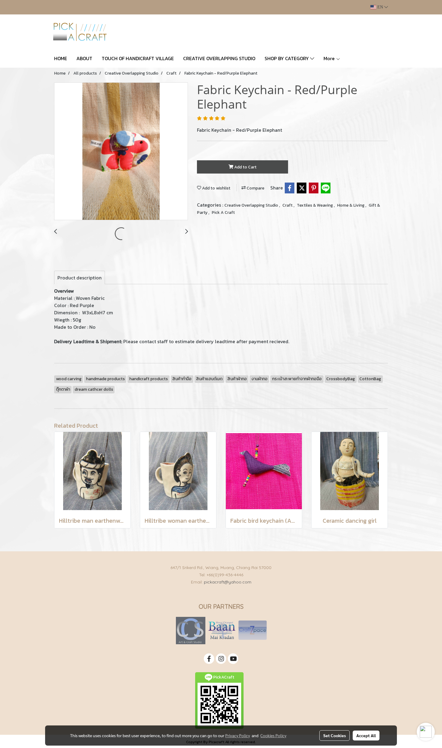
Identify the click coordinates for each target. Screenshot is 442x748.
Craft (287, 205)
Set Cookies (334, 735)
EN (380, 7)
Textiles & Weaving (315, 205)
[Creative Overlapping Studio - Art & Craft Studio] (190, 630)
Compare (255, 188)
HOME (60, 58)
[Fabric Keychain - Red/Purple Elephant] (121, 151)
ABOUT (84, 58)
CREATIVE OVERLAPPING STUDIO (219, 58)
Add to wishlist (215, 188)
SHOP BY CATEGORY (287, 58)
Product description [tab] (79, 277)
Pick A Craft (223, 212)
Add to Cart (244, 167)
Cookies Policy (273, 735)
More (330, 58)
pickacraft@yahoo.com (227, 582)
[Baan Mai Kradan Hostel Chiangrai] (221, 630)
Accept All (366, 735)
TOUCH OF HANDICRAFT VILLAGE (138, 58)
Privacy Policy (237, 735)
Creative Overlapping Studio (251, 205)
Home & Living (351, 205)
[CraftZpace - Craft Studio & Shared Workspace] (252, 630)
